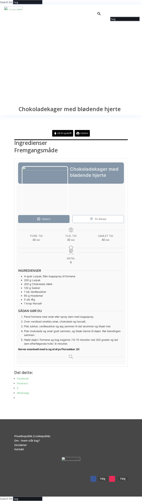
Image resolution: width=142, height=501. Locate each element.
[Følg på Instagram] (112, 479)
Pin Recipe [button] (100, 219)
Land (129, 8)
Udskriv (84, 133)
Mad (101, 8)
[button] (99, 14)
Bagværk (116, 8)
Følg (102, 478)
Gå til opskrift (64, 133)
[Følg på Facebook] (93, 479)
